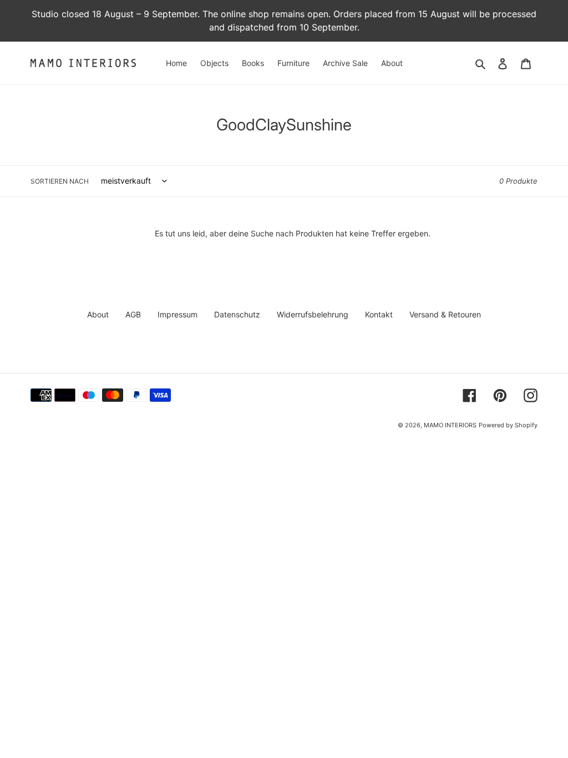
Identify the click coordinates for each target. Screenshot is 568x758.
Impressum (177, 314)
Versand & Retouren (445, 314)
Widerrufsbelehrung (312, 314)
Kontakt (379, 314)
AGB (133, 314)
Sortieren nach (60, 181)
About (98, 314)
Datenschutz (237, 314)
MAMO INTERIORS (450, 425)
